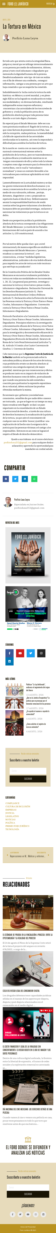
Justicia (9, 813)
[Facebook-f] (9, 653)
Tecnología (12, 829)
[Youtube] (20, 653)
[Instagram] (41, 653)
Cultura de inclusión (17, 807)
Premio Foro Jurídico (17, 826)
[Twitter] (31, 653)
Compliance (12, 803)
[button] (4, 4)
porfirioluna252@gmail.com (18, 443)
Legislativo (12, 816)
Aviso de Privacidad (28, 1227)
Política (10, 823)
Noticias (10, 820)
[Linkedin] (9, 661)
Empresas (10, 810)
